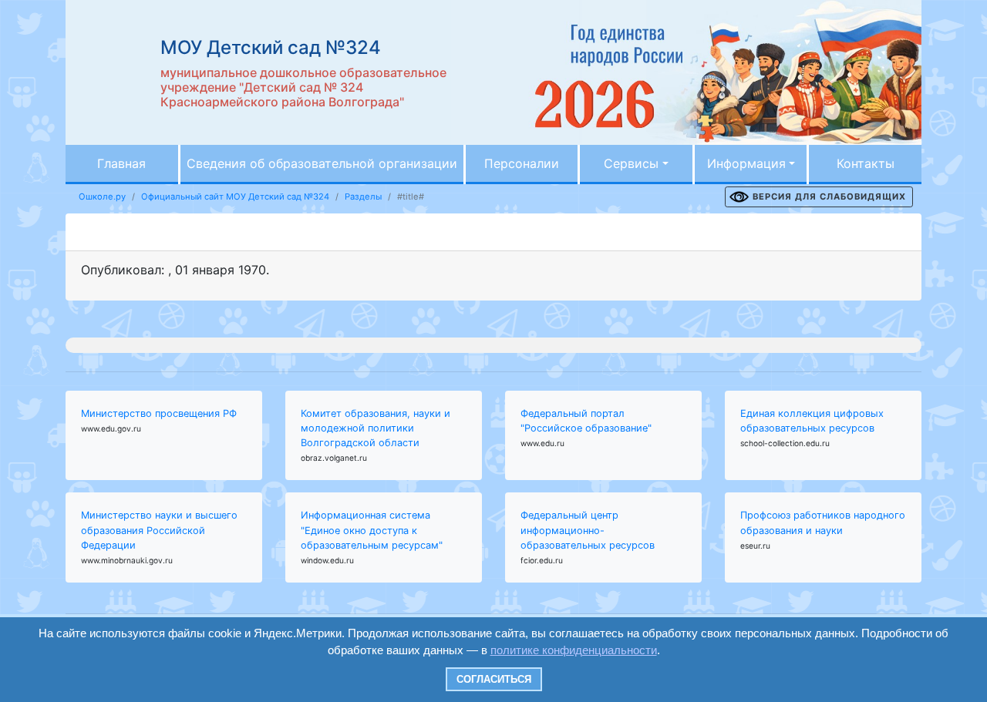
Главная (121, 163)
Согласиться (493, 679)
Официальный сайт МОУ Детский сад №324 (235, 196)
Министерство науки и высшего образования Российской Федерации (159, 529)
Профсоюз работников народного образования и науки (822, 522)
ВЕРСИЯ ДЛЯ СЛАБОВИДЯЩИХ (829, 196)
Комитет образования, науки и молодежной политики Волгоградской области (375, 428)
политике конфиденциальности (573, 650)
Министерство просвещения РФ (159, 413)
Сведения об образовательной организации (322, 163)
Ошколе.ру (102, 196)
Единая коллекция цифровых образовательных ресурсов (812, 421)
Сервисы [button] (631, 163)
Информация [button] (746, 163)
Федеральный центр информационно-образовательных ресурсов (587, 529)
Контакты (865, 163)
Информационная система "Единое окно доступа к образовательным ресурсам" (372, 529)
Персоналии (521, 163)
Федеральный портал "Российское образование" (586, 421)
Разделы (363, 196)
